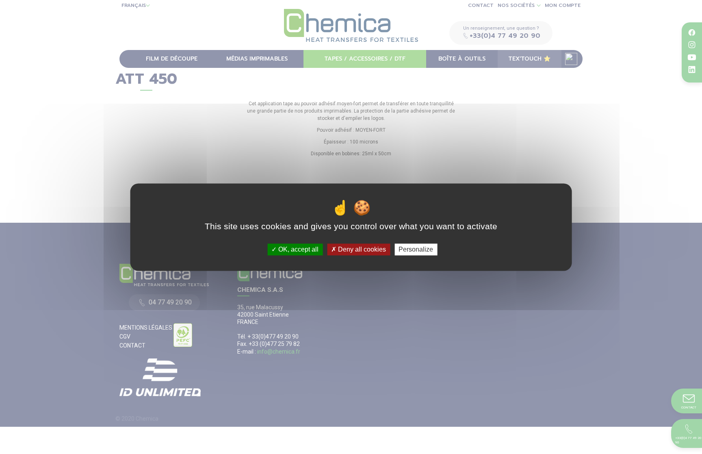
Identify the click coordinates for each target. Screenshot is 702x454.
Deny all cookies (361, 249)
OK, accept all (297, 249)
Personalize (416, 249)
